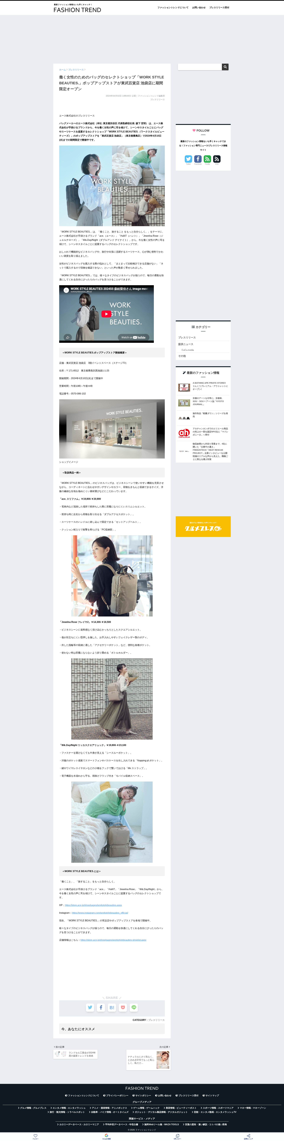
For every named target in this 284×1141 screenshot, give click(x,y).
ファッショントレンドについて (173, 7)
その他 (182, 356)
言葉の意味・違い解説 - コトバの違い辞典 (206, 1124)
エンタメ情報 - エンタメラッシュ (69, 1108)
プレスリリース (156, 1020)
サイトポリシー (143, 1095)
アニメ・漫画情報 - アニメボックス (109, 1108)
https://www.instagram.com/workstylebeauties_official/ (100, 913)
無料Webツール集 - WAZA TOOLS (161, 1124)
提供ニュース (185, 344)
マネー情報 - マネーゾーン (253, 1108)
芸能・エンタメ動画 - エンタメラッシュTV (215, 1112)
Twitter (188, 164)
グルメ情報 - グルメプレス (33, 1108)
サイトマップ (212, 1095)
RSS (216, 164)
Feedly (207, 164)
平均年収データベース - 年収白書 (121, 1124)
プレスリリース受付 (219, 7)
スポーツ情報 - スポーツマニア (218, 1108)
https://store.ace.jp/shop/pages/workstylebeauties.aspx (93, 905)
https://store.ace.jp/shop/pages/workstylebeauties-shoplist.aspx (113, 940)
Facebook (198, 164)
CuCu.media (188, 350)
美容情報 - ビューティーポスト (181, 1108)
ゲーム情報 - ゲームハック (146, 1108)
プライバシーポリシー (117, 1095)
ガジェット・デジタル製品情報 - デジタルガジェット (161, 1112)
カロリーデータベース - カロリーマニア (79, 1124)
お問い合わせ (199, 7)
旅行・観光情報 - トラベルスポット (67, 1112)
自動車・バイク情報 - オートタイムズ (110, 1112)
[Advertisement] (142, 38)
